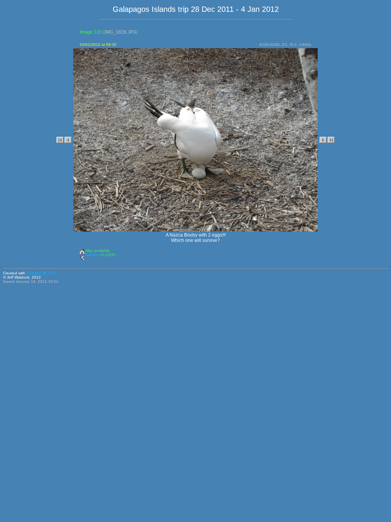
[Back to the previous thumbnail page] (82, 256)
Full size (92, 255)
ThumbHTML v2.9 (40, 273)
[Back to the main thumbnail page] (82, 250)
